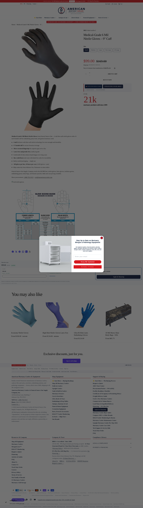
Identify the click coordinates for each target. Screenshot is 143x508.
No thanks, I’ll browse (87, 266)
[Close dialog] (101, 238)
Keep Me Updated (88, 262)
